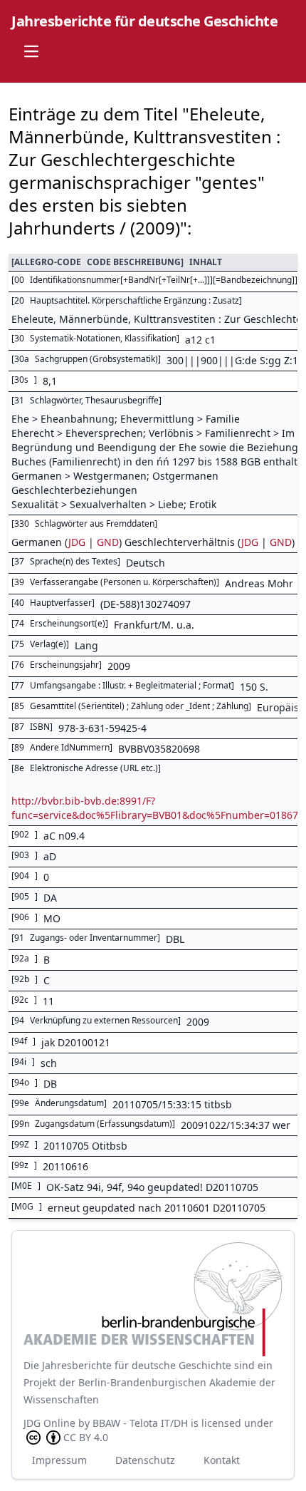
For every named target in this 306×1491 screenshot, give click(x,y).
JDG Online (49, 1423)
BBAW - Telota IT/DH (140, 1423)
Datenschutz (145, 1460)
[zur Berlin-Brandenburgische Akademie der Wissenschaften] (153, 1299)
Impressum (59, 1460)
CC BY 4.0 (85, 1437)
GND (108, 542)
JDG (76, 542)
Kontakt (222, 1460)
